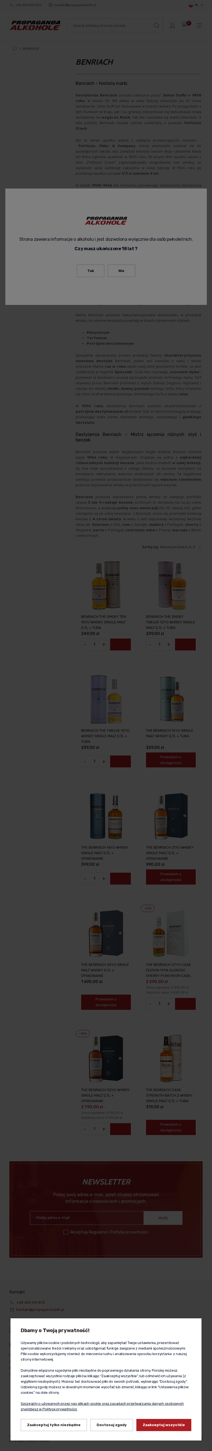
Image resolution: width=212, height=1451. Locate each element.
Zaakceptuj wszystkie (164, 1425)
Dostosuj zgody (112, 1425)
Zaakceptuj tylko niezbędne (54, 1425)
